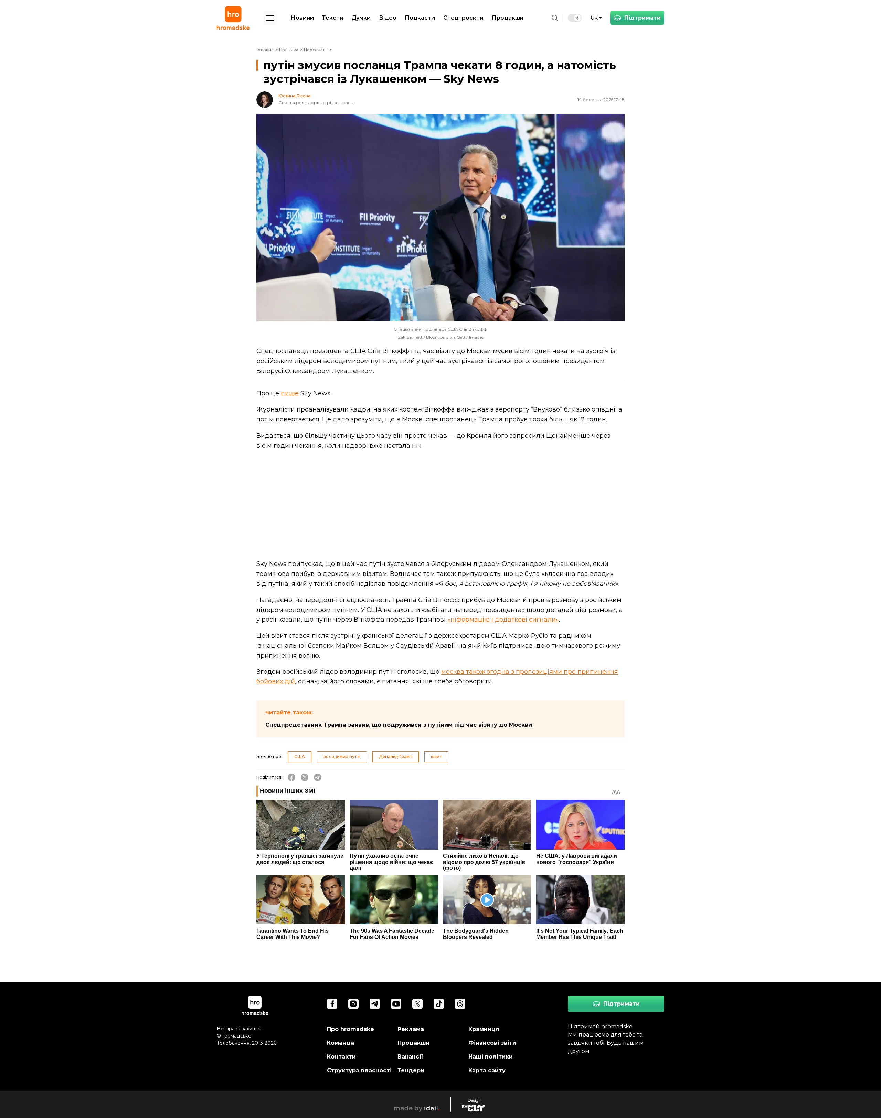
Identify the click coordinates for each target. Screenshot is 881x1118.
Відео (387, 17)
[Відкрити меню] (270, 18)
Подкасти (420, 17)
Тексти (332, 17)
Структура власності (359, 1070)
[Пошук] (555, 18)
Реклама (410, 1029)
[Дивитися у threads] (460, 1004)
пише (290, 393)
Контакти (341, 1056)
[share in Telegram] (317, 777)
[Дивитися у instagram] (353, 1004)
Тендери (410, 1070)
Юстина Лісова (294, 96)
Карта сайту (487, 1070)
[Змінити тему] (575, 18)
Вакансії (410, 1056)
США (299, 756)
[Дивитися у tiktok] (439, 1004)
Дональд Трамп (395, 756)
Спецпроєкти (463, 17)
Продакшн (507, 17)
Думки (361, 17)
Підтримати (642, 17)
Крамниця (483, 1029)
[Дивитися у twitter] (417, 1004)
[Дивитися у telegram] (375, 1004)
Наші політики (490, 1056)
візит (436, 756)
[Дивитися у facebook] (332, 1004)
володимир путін (341, 756)
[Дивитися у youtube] (396, 1004)
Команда (340, 1043)
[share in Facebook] (291, 777)
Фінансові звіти (492, 1043)
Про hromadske (350, 1029)
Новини (302, 17)
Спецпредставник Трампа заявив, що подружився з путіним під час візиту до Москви (398, 725)
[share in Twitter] (304, 777)
